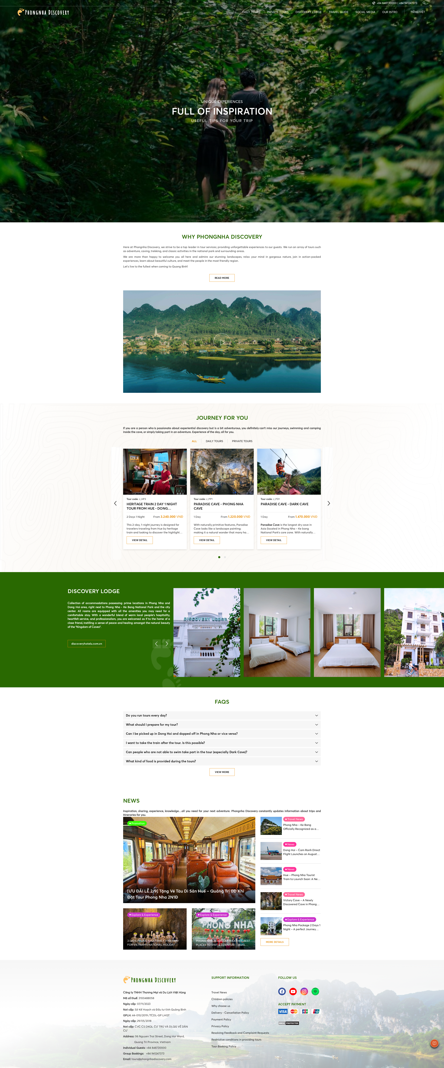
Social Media (365, 12)
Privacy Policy (220, 1026)
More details (275, 942)
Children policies (222, 999)
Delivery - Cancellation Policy (230, 1012)
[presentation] (115, 503)
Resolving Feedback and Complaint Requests (240, 1033)
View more (222, 772)
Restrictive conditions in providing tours (236, 1039)
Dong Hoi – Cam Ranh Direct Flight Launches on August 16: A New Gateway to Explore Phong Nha (301, 852)
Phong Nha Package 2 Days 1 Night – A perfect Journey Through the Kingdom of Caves (301, 927)
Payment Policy (221, 1019)
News (290, 844)
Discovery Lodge (309, 12)
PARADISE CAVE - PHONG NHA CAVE (219, 506)
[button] (219, 557)
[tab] (222, 715)
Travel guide (339, 12)
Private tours (278, 12)
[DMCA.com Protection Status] (288, 1023)
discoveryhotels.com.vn (86, 643)
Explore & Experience (300, 919)
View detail (139, 540)
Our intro (389, 12)
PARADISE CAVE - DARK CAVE (284, 504)
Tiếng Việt (418, 12)
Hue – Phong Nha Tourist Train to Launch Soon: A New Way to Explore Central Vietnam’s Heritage (301, 877)
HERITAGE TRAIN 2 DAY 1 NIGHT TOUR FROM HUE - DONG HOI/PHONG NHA (152, 506)
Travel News (295, 819)
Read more (222, 277)
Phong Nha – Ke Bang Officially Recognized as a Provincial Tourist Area (299, 827)
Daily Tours (251, 12)
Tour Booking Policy (223, 1046)
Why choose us (220, 1006)
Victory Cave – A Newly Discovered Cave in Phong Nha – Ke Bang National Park (302, 902)
